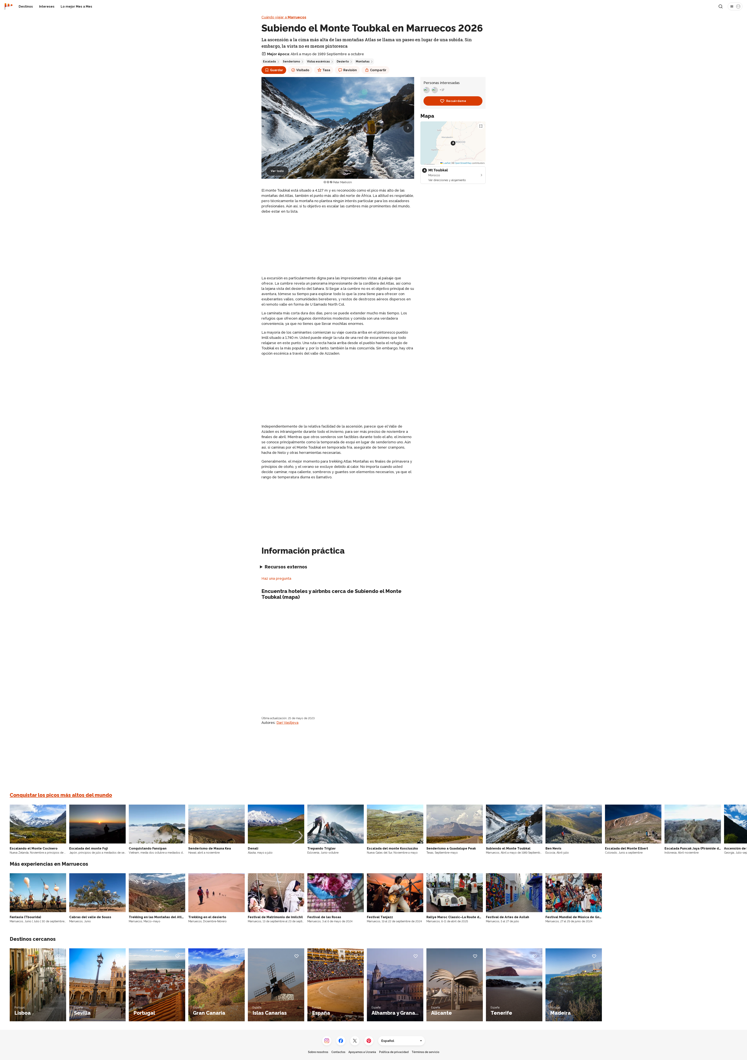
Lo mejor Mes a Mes (76, 6)
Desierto (343, 61)
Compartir (378, 70)
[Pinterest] (369, 1040)
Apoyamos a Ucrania (362, 1052)
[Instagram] (326, 1040)
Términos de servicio (425, 1052)
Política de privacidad (394, 1052)
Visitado (302, 70)
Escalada (269, 61)
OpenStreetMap (463, 163)
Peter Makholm (342, 182)
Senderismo (291, 61)
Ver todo (277, 171)
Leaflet (447, 163)
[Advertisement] (337, 244)
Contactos (338, 1052)
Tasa (326, 70)
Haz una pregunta (276, 578)
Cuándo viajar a (283, 17)
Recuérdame (456, 101)
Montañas (362, 61)
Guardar (276, 70)
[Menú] (735, 6)
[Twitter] (354, 1040)
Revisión (350, 70)
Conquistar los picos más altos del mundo (61, 795)
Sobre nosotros (318, 1052)
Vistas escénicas (318, 61)
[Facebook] (340, 1040)
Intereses (46, 6)
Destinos (26, 6)
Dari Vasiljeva (287, 723)
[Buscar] (720, 6)
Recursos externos (286, 567)
